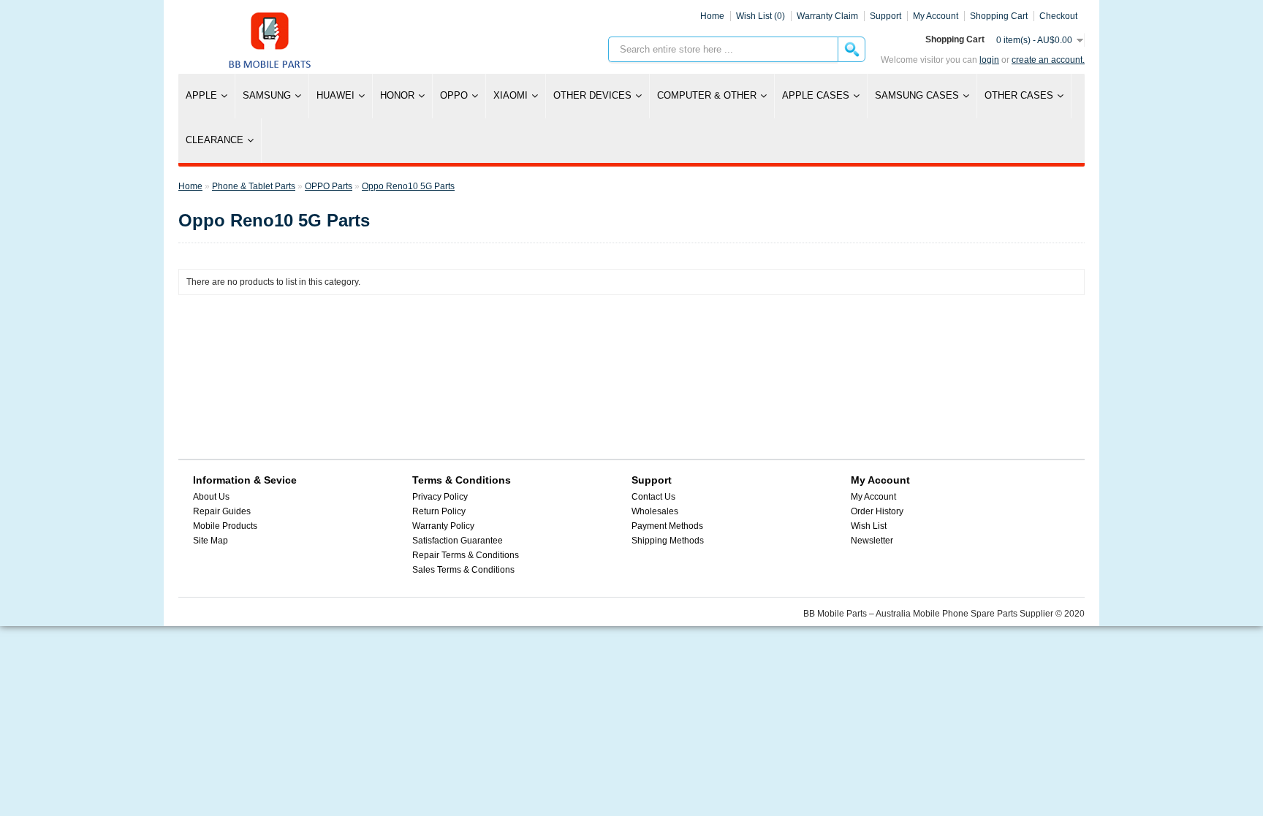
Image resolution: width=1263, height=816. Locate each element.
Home (712, 16)
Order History (877, 511)
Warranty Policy (443, 526)
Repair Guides (222, 511)
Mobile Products (225, 526)
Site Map (210, 540)
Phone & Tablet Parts (253, 186)
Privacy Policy (440, 497)
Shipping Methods (668, 540)
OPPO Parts (328, 186)
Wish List (869, 526)
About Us (211, 497)
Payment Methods (667, 526)
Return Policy (439, 511)
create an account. (1048, 60)
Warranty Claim (827, 16)
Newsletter (872, 540)
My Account (873, 497)
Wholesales (655, 511)
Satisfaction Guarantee (457, 540)
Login (989, 60)
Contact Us (653, 497)
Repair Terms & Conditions (465, 555)
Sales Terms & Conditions (463, 570)
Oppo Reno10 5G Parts (408, 186)
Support (885, 16)
